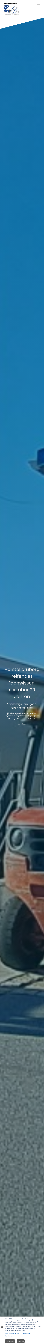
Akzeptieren (10, 1341)
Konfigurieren (9, 1336)
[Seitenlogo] (12, 9)
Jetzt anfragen (22, 724)
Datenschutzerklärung (12, 1333)
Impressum (26, 1333)
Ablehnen (21, 1341)
